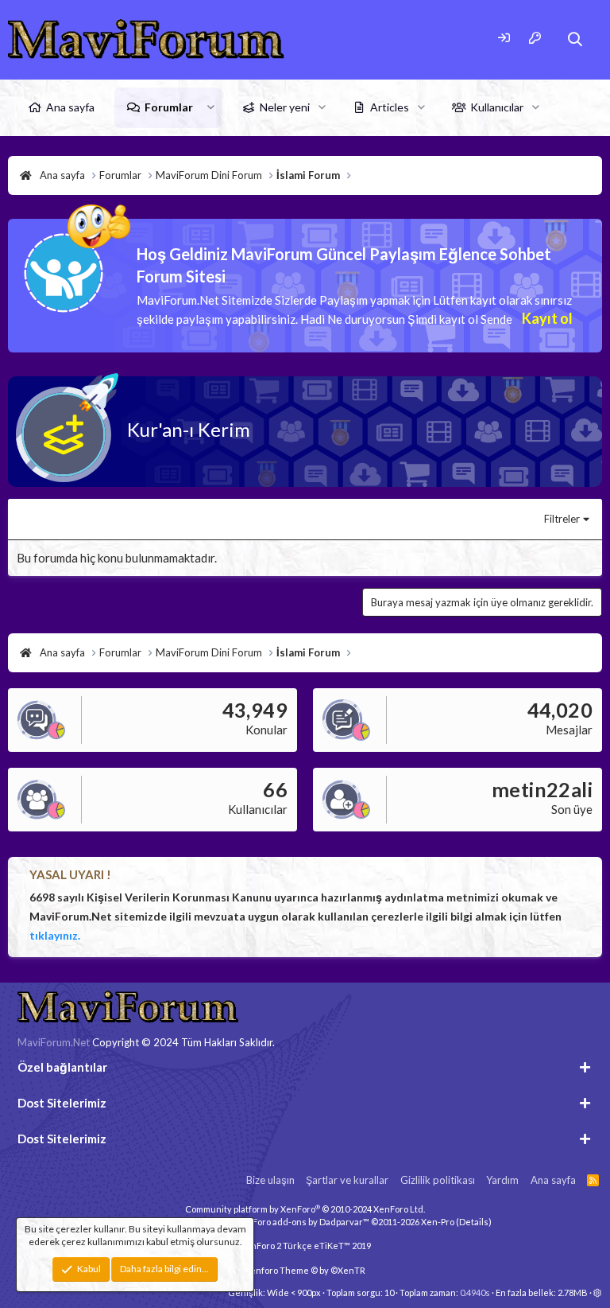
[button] (211, 107)
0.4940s (475, 1292)
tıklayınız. (54, 935)
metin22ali (542, 789)
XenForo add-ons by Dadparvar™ (302, 1222)
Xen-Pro (437, 1222)
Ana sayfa (70, 107)
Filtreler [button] (562, 518)
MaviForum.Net (53, 1042)
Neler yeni (285, 107)
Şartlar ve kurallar (347, 1180)
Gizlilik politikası (437, 1180)
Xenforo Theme (305, 1270)
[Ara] (575, 39)
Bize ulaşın (270, 1180)
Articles (389, 107)
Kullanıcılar (496, 107)
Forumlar (169, 107)
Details (473, 1222)
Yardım (502, 1180)
